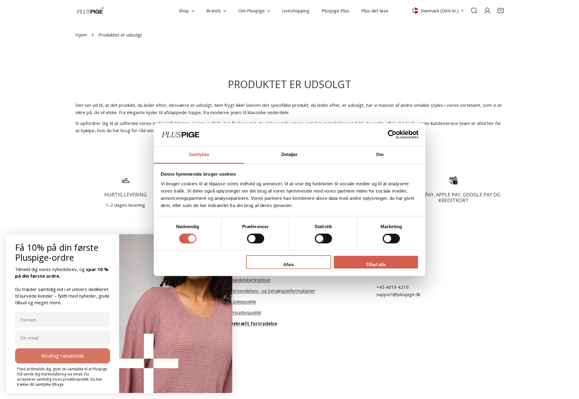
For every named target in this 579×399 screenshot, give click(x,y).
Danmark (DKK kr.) (440, 11)
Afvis (288, 264)
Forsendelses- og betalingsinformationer (272, 291)
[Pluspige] (90, 10)
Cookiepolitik (243, 301)
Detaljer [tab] (289, 154)
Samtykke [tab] (199, 154)
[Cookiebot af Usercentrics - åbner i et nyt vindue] (392, 134)
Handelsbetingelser (250, 280)
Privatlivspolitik (245, 312)
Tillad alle (376, 264)
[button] (500, 10)
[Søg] (474, 10)
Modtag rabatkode (62, 356)
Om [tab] (380, 154)
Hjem (81, 35)
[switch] (255, 239)
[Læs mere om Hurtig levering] (125, 180)
